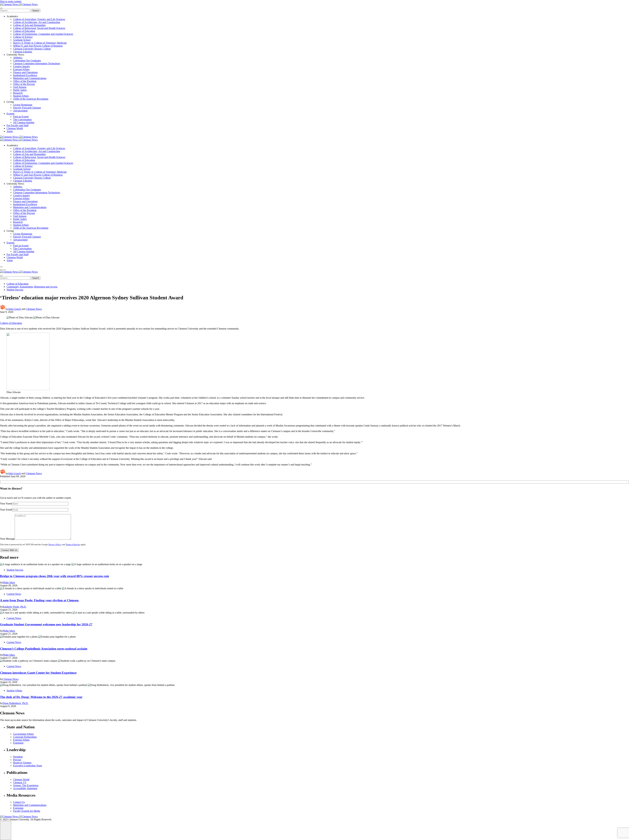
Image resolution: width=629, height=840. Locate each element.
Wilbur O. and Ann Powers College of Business (38, 45)
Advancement (20, 110)
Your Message (7, 538)
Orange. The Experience (25, 785)
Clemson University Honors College (32, 48)
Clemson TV (20, 782)
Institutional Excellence (25, 75)
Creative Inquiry (21, 66)
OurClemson (19, 87)
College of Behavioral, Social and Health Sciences (39, 28)
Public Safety (20, 90)
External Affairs (21, 69)
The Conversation (22, 119)
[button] (1, 269)
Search (35, 10)
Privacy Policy (54, 544)
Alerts (10, 131)
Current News (14, 594)
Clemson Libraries (22, 51)
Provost (17, 759)
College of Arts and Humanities (29, 25)
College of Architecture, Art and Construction (36, 22)
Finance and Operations (25, 72)
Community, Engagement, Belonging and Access (32, 286)
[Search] (1, 266)
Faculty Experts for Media (26, 811)
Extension (18, 742)
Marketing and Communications (29, 78)
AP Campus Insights (23, 122)
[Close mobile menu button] (1, 8)
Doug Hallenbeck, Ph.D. (15, 703)
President (18, 756)
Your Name (6, 503)
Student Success (15, 289)
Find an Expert (21, 116)
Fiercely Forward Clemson (27, 107)
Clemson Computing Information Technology (36, 63)
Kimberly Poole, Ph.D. (14, 606)
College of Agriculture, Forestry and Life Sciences (39, 19)
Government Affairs (23, 734)
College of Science (23, 37)
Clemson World (15, 128)
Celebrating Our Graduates (27, 60)
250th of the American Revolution (30, 98)
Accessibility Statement (25, 788)
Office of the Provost (24, 84)
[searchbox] (15, 10)
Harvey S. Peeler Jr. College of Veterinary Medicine (40, 42)
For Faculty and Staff (18, 125)
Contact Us (19, 802)
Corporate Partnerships (25, 737)
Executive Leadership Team (27, 765)
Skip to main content (10, 1)
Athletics (17, 57)
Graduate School (21, 39)
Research (18, 93)
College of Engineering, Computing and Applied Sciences (43, 34)
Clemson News (34, 309)
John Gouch (14, 309)
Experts (10, 113)
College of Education (24, 31)
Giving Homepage (22, 104)
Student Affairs (21, 95)
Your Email (6, 509)
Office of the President (24, 81)
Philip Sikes (9, 582)
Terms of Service (73, 544)
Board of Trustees (22, 762)
